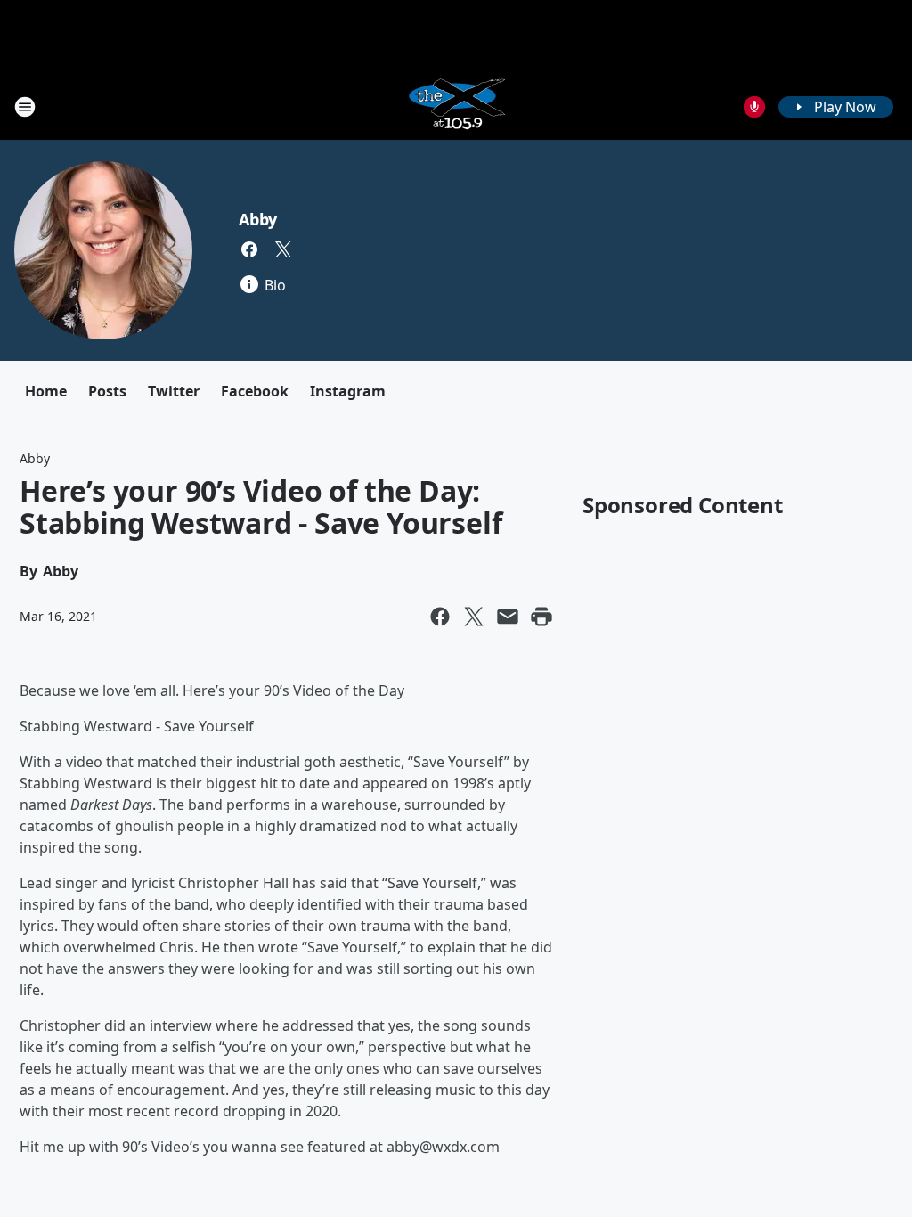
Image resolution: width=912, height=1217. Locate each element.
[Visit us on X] (283, 249)
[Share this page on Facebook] (440, 616)
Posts (107, 391)
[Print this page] (541, 616)
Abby (258, 219)
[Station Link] (456, 106)
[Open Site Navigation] (25, 107)
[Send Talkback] (754, 107)
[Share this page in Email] (507, 616)
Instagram (348, 391)
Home (46, 391)
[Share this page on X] (473, 616)
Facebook (255, 391)
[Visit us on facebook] (249, 249)
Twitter (174, 391)
